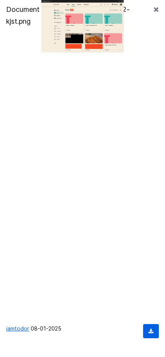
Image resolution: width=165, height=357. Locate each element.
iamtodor (17, 328)
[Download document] (151, 331)
